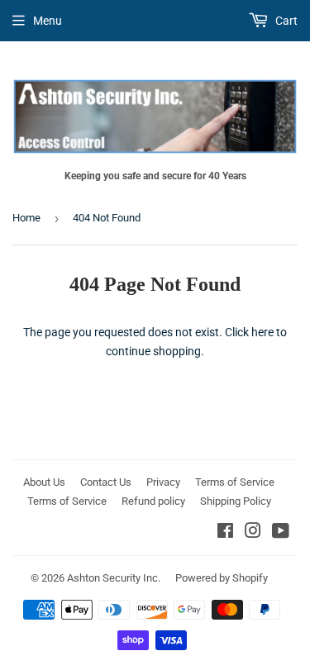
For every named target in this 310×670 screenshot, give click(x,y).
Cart (285, 20)
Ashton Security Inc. (113, 578)
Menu (47, 20)
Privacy (163, 482)
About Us (44, 482)
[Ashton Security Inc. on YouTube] (280, 532)
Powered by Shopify (221, 578)
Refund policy (153, 501)
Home (26, 217)
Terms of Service (234, 482)
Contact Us (105, 482)
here (262, 332)
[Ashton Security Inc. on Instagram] (253, 532)
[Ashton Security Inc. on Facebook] (225, 532)
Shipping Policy (235, 501)
